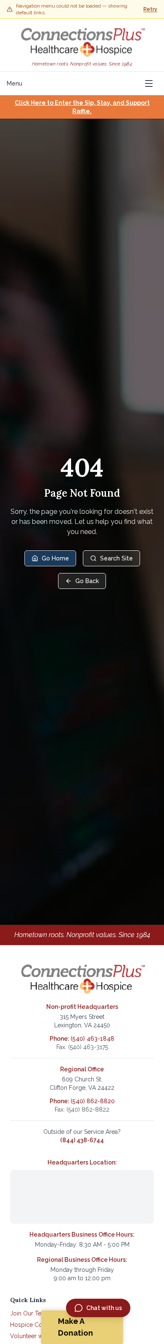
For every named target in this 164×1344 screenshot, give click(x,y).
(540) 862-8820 (93, 1101)
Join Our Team (30, 1313)
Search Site (116, 558)
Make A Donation (75, 1327)
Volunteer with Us (34, 1336)
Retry (150, 9)
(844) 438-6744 (82, 1140)
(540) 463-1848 (92, 1038)
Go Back (87, 581)
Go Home (55, 558)
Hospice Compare (35, 1324)
